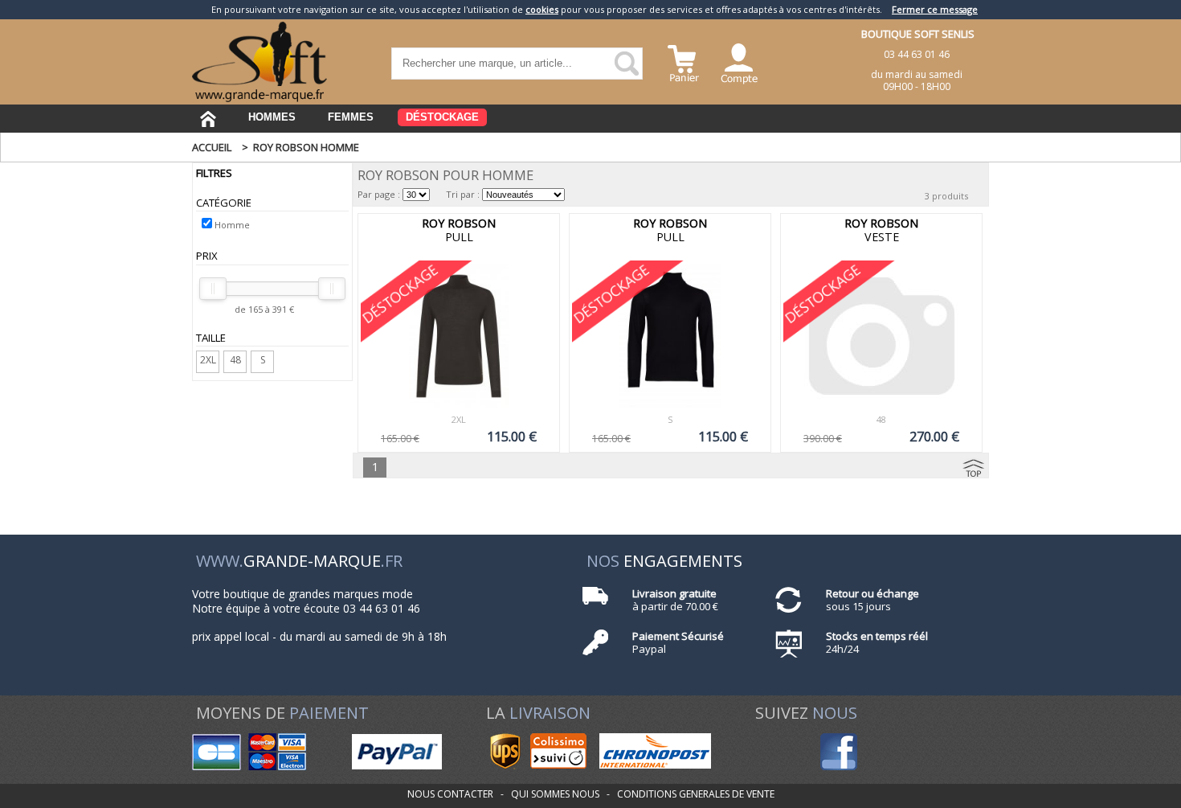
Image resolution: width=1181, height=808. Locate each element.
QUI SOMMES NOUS (555, 794)
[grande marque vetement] (259, 98)
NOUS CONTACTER (450, 794)
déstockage (442, 117)
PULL (459, 230)
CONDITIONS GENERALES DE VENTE (695, 794)
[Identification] (739, 61)
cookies (541, 9)
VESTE (881, 230)
